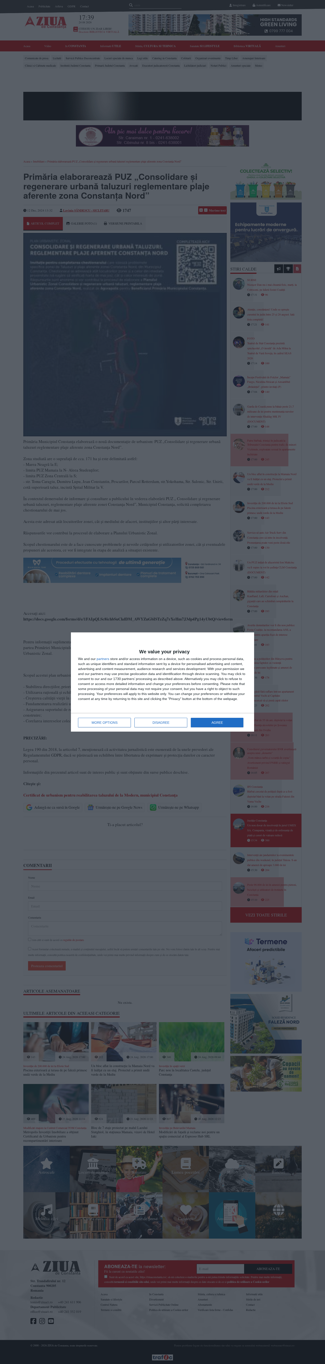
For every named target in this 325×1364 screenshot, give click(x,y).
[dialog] (162, 682)
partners (103, 658)
